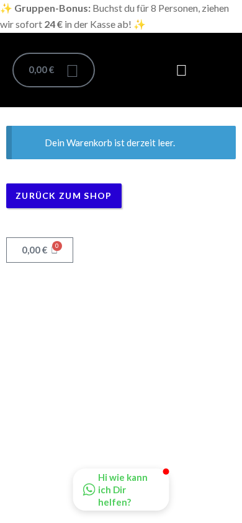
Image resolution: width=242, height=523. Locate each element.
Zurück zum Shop (64, 195)
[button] (182, 70)
